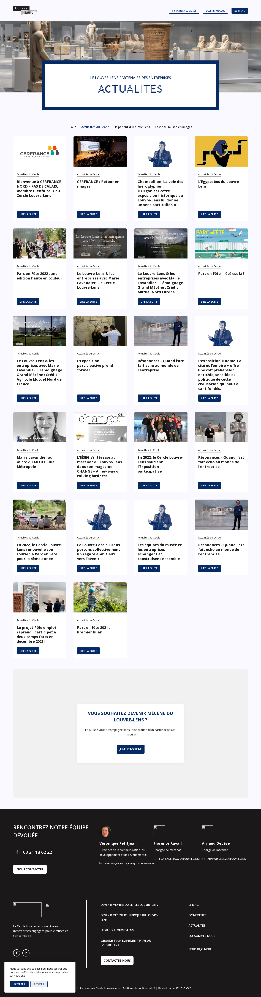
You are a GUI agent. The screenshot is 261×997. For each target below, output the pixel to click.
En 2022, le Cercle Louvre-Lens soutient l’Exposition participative (160, 464)
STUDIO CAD (183, 988)
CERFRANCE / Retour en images (98, 184)
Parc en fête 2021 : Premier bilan (93, 630)
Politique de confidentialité (139, 988)
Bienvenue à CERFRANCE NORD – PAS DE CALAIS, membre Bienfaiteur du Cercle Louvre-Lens (39, 188)
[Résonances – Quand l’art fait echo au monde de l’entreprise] (160, 331)
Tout (72, 127)
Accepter (19, 984)
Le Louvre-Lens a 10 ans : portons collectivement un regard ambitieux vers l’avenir (99, 551)
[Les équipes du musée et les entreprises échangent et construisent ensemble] (160, 515)
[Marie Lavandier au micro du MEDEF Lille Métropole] (40, 427)
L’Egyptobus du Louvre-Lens (219, 184)
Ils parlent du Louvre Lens (132, 127)
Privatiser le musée (184, 10)
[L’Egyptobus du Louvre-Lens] (221, 151)
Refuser (39, 984)
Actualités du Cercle (95, 127)
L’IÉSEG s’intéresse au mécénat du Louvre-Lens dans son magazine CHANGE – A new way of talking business (99, 466)
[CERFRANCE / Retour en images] (100, 151)
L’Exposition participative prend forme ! (95, 365)
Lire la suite (29, 215)
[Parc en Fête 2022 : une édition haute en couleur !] (40, 243)
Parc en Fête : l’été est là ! (221, 273)
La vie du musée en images (173, 127)
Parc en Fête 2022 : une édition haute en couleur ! (39, 278)
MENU (241, 10)
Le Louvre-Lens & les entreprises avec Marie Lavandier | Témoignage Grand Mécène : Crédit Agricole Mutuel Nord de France (39, 372)
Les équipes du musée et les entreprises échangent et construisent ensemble (160, 551)
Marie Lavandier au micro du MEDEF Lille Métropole (36, 462)
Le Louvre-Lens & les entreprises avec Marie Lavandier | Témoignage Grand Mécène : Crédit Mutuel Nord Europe (160, 282)
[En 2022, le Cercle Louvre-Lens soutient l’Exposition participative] (160, 427)
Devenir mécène (215, 10)
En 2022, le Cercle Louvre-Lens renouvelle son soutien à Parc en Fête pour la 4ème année (39, 551)
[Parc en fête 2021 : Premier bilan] (100, 597)
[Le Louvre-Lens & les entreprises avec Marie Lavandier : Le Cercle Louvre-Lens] (100, 243)
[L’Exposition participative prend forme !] (100, 331)
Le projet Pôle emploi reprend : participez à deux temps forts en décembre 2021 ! (36, 634)
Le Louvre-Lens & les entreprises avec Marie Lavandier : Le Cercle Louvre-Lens (98, 280)
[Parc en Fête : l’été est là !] (221, 243)
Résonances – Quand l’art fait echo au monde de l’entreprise (161, 365)
